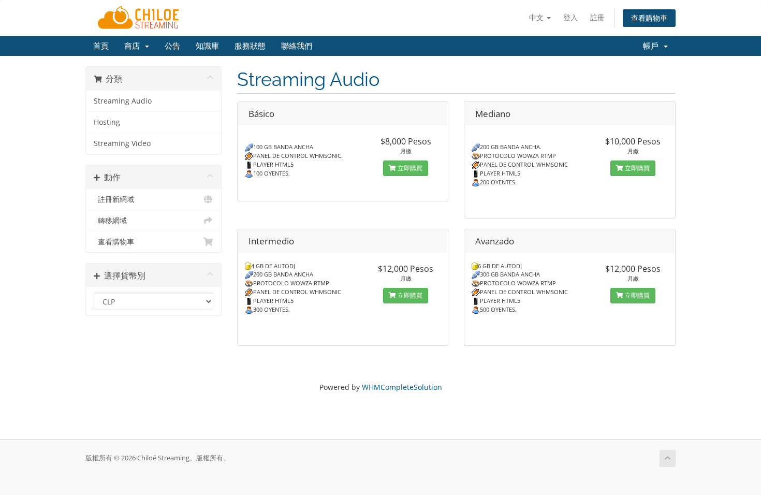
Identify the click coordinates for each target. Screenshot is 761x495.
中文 (537, 17)
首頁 (101, 46)
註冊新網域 (114, 199)
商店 (134, 46)
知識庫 (207, 46)
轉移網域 (110, 220)
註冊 (597, 17)
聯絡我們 (296, 46)
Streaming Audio (123, 101)
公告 (172, 46)
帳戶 (653, 46)
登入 (570, 17)
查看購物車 (649, 18)
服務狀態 (250, 46)
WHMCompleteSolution (402, 387)
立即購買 (409, 168)
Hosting (107, 122)
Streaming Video (122, 143)
